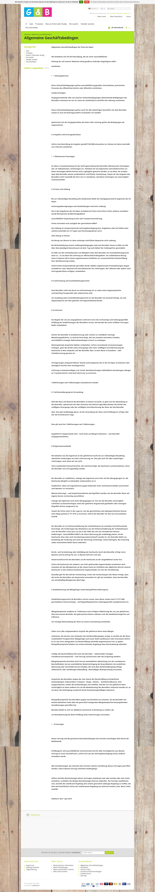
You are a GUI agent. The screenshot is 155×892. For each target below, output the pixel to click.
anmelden (112, 13)
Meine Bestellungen (60, 867)
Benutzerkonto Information (63, 865)
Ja (81, 2)
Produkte (39, 24)
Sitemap (83, 875)
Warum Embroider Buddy (56, 24)
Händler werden (87, 24)
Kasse (128, 16)
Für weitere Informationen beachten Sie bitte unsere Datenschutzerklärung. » (115, 2)
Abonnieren (109, 852)
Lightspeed (35, 885)
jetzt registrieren (125, 13)
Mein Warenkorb (116, 16)
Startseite (26, 24)
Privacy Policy (85, 869)
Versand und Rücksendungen (91, 871)
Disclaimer (84, 867)
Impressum (30, 865)
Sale (31, 24)
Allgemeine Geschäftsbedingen (42, 34)
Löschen (46, 68)
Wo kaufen (73, 24)
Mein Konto (101, 16)
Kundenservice (85, 873)
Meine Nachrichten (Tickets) (63, 869)
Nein (86, 2)
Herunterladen (31, 27)
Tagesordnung (31, 869)
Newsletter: (61, 852)
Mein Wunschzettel (60, 871)
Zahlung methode (32, 867)
